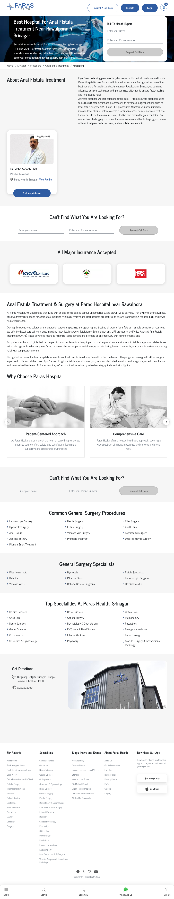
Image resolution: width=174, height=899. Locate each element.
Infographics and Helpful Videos (85, 770)
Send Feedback (13, 807)
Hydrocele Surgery (19, 527)
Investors (108, 770)
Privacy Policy (111, 779)
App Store (154, 789)
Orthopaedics (16, 635)
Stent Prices (77, 774)
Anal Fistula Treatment (57, 65)
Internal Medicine (76, 635)
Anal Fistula (131, 527)
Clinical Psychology (47, 821)
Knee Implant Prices (80, 779)
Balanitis (13, 578)
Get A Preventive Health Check (20, 779)
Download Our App (148, 752)
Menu (6, 894)
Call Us (167, 894)
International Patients (16, 788)
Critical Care (131, 612)
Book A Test (12, 774)
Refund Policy (110, 774)
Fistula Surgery (75, 527)
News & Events (78, 765)
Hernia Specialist (133, 584)
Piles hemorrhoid (18, 572)
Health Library (78, 760)
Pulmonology (132, 618)
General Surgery (75, 618)
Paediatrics (131, 623)
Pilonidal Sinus (75, 578)
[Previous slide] (7, 421)
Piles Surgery (132, 521)
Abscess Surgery (18, 538)
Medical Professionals (81, 798)
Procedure (35, 65)
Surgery (10, 826)
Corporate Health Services (83, 793)
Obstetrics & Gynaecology (23, 641)
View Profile (45, 179)
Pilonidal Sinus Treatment (22, 544)
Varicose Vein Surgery (78, 533)
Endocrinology (132, 635)
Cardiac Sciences (18, 612)
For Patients (14, 752)
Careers (108, 788)
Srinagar (21, 65)
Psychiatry (72, 641)
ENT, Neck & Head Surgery (81, 629)
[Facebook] (78, 872)
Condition (11, 821)
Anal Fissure (15, 533)
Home (10, 65)
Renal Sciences (75, 612)
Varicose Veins (16, 584)
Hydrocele (72, 572)
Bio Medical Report (80, 784)
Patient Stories (13, 798)
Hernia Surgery (75, 521)
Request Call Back (135, 52)
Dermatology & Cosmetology (82, 623)
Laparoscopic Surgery (20, 521)
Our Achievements (112, 765)
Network (10, 793)
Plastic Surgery (46, 798)
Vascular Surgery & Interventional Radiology (142, 643)
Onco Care (14, 618)
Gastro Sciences (17, 629)
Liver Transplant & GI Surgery (52, 854)
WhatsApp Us (125, 894)
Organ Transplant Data (81, 788)
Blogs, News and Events (86, 752)
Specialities (46, 752)
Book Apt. (83, 894)
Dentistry (43, 817)
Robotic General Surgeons (81, 584)
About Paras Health (116, 752)
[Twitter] (84, 872)
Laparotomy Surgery (136, 533)
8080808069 (24, 687)
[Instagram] (90, 872)
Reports (130, 8)
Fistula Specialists (134, 572)
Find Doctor (12, 760)
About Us (108, 760)
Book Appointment (32, 193)
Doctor (10, 817)
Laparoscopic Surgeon (137, 578)
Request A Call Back (103, 8)
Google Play (154, 778)
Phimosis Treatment (77, 538)
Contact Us (11, 803)
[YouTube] (96, 872)
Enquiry (108, 793)
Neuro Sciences (17, 623)
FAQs (107, 784)
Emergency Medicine (136, 629)
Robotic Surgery (14, 784)
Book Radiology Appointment (19, 770)
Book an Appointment (16, 765)
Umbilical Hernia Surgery (138, 538)
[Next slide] (166, 421)
